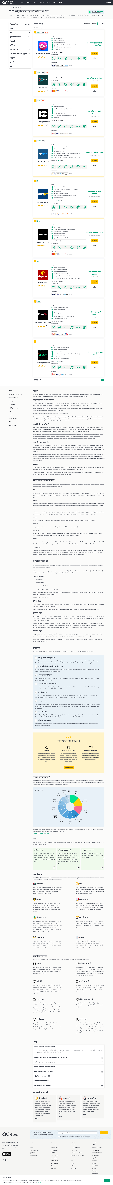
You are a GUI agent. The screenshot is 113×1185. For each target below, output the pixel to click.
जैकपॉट (54, 2)
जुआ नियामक (32, 1153)
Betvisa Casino (54, 1160)
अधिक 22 (70, 374)
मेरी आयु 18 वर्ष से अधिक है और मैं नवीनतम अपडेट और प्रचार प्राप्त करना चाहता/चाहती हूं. (75, 1136)
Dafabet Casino (54, 1145)
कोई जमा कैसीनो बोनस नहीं (97, 1147)
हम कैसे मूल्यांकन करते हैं (14, 408)
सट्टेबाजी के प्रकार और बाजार (15, 394)
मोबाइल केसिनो (95, 1166)
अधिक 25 (70, 254)
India (109, 2)
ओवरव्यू (10, 391)
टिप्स (10, 411)
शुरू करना (11, 401)
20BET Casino (54, 1163)
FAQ (10, 422)
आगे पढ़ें (40, 1182)
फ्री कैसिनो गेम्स (95, 1163)
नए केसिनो (94, 1168)
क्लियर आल (27, 24)
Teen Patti (73, 1145)
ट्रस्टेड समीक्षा (12, 404)
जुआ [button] (35, 2)
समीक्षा (94, 58)
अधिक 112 (70, 91)
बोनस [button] (28, 2)
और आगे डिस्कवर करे (13, 425)
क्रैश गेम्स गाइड (74, 1150)
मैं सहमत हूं (107, 1180)
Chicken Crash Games (76, 1153)
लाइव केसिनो (94, 1158)
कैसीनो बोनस (94, 1160)
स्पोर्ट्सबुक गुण (12, 415)
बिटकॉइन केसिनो (95, 1155)
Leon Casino (54, 1158)
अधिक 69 (70, 173)
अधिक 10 (70, 294)
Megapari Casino (55, 1166)
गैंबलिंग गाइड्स (95, 1171)
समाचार (60, 2)
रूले (72, 1160)
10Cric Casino (54, 1155)
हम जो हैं (31, 1145)
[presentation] (104, 858)
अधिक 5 (70, 133)
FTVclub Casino (54, 1150)
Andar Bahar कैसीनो (75, 1147)
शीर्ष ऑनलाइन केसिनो (96, 1145)
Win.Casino (53, 1168)
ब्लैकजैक (73, 1158)
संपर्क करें (31, 1147)
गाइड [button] (41, 2)
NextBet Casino (54, 1147)
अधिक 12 (70, 213)
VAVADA (53, 1153)
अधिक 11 (70, 65)
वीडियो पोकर (73, 1168)
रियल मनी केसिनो (95, 1150)
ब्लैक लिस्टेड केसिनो (34, 1155)
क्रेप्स (72, 1166)
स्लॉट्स (72, 1163)
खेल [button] (48, 2)
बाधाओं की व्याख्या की (13, 398)
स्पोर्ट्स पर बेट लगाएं (13, 418)
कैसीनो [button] (21, 2)
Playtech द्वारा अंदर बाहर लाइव (77, 1155)
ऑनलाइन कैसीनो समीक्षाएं (97, 1153)
